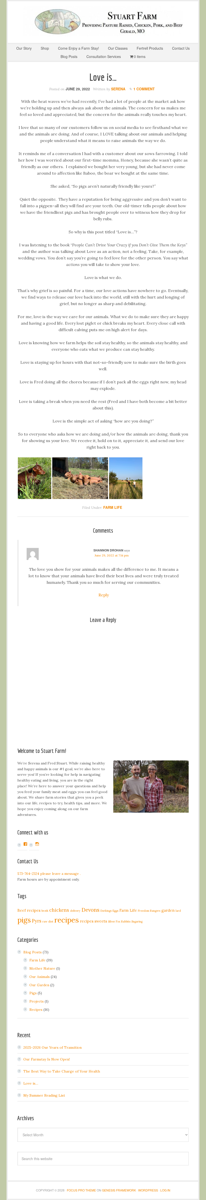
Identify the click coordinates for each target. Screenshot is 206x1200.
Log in (165, 1190)
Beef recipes (28, 910)
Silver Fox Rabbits (119, 921)
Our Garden (39, 985)
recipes (66, 920)
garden (168, 910)
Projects (36, 1001)
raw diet (47, 921)
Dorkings (106, 910)
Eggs (115, 910)
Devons (90, 909)
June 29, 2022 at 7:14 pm (112, 555)
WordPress (148, 1190)
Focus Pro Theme (81, 1190)
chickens (59, 910)
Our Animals (39, 976)
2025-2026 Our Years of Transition (52, 1047)
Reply (103, 594)
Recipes (35, 1009)
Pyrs (36, 921)
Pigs (33, 993)
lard (178, 910)
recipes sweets (93, 921)
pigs (24, 920)
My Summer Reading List (44, 1095)
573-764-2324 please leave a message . (49, 873)
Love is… (30, 1083)
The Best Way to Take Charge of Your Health (61, 1071)
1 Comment (144, 88)
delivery (75, 910)
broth (44, 910)
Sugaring (136, 921)
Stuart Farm (103, 21)
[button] (34, 478)
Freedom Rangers (149, 910)
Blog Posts (32, 952)
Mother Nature (42, 968)
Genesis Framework (119, 1190)
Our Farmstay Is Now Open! (46, 1059)
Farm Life (112, 507)
